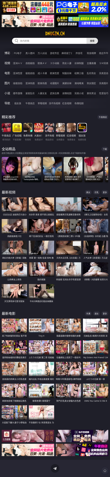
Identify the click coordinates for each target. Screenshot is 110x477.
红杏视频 (66, 103)
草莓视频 (42, 103)
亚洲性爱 (17, 73)
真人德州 (30, 53)
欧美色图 (42, 83)
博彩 (7, 53)
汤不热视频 (54, 103)
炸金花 (79, 53)
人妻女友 (42, 93)
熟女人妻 (66, 63)
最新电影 (8, 313)
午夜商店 (30, 103)
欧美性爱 (54, 73)
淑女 (97, 313)
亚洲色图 (30, 83)
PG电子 (18, 53)
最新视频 (8, 192)
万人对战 (42, 53)
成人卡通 (42, 73)
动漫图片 (54, 83)
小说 (7, 93)
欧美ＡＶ (42, 63)
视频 (7, 63)
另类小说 (79, 93)
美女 (88, 192)
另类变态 (103, 73)
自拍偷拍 (30, 63)
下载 (105, 149)
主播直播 (91, 63)
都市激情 (17, 93)
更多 (105, 192)
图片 (7, 83)
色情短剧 (79, 103)
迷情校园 (66, 93)
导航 (7, 103)
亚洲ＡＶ (17, 63)
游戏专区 (54, 53)
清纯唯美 (79, 83)
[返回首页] (104, 470)
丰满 (88, 313)
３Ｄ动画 (54, 63)
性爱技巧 (103, 93)
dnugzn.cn (55, 33)
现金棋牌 (91, 53)
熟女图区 (91, 83)
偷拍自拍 (30, 73)
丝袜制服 (79, 63)
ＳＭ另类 (103, 63)
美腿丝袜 (66, 83)
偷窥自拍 (17, 83)
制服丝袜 (66, 73)
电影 (7, 73)
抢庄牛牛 (103, 53)
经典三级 (79, 73)
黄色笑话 (91, 93)
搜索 (92, 40)
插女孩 (17, 103)
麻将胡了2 (67, 53)
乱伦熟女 (91, 73)
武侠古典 (54, 93)
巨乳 (97, 192)
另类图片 (103, 83)
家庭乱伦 (30, 93)
